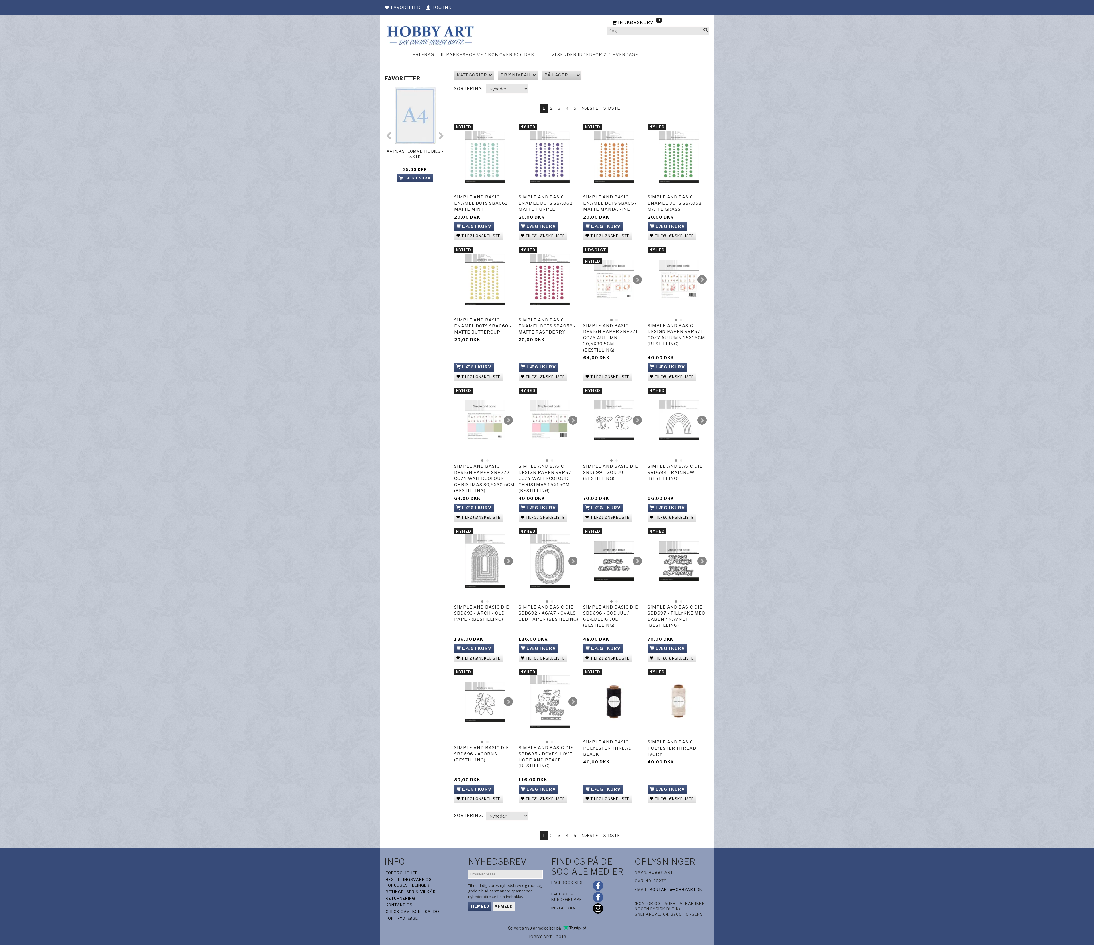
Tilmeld (479, 906)
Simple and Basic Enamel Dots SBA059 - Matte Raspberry (547, 326)
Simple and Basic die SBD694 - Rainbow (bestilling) (675, 472)
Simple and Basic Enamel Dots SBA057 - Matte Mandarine (611, 203)
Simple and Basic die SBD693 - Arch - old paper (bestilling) (481, 613)
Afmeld (504, 906)
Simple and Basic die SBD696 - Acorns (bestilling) (481, 754)
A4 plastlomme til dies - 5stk (415, 154)
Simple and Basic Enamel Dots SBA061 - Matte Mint (482, 203)
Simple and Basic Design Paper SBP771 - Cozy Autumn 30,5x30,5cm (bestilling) (612, 338)
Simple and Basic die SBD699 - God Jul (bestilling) (610, 472)
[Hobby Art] (430, 34)
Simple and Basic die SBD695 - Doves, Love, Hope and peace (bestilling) (546, 756)
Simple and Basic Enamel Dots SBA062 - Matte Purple (547, 203)
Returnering (400, 898)
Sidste (611, 108)
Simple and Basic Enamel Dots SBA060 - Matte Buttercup (482, 326)
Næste (590, 108)
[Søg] (705, 31)
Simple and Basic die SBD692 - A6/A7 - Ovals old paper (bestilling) (548, 613)
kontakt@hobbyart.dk (676, 889)
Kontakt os (399, 905)
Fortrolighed (402, 873)
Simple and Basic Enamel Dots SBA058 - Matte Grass (676, 203)
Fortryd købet (403, 918)
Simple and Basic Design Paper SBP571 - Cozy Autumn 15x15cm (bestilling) (677, 334)
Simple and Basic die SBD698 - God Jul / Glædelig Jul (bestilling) (610, 616)
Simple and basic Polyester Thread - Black (609, 748)
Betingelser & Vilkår (411, 891)
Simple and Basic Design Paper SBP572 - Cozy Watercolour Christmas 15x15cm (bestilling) (548, 478)
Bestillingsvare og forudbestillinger (409, 882)
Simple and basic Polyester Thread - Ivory (673, 748)
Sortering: (468, 88)
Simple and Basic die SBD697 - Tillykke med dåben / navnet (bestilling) (676, 616)
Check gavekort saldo (412, 911)
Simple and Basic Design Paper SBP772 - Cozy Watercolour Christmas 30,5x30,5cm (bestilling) (484, 478)
